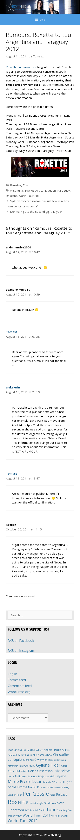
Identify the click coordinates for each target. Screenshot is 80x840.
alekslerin (13, 387)
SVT (27, 810)
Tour (26, 185)
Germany (29, 765)
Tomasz (11, 332)
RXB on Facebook (21, 640)
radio (52, 794)
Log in (12, 673)
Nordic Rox (35, 787)
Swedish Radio (37, 810)
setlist (32, 803)
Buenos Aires (33, 190)
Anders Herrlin (52, 750)
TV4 (70, 810)
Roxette (15, 185)
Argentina (16, 190)
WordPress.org (19, 691)
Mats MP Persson (52, 782)
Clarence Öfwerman (35, 759)
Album (39, 749)
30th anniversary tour (22, 750)
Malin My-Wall (58, 776)
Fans (21, 765)
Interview (61, 770)
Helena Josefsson (40, 771)
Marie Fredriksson (25, 781)
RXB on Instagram (21, 650)
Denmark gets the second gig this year (36, 211)
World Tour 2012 (29, 196)
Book (33, 755)
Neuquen (50, 190)
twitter (11, 815)
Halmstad (21, 771)
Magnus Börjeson (38, 776)
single (40, 803)
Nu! (44, 787)
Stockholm (50, 803)
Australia (23, 755)
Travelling (62, 810)
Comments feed (20, 685)
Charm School (44, 755)
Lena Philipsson (18, 776)
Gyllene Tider (48, 765)
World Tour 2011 (36, 815)
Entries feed (17, 680)
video (19, 815)
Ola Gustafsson (55, 787)
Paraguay (63, 190)
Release (61, 795)
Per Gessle (36, 793)
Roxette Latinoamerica (21, 67)
